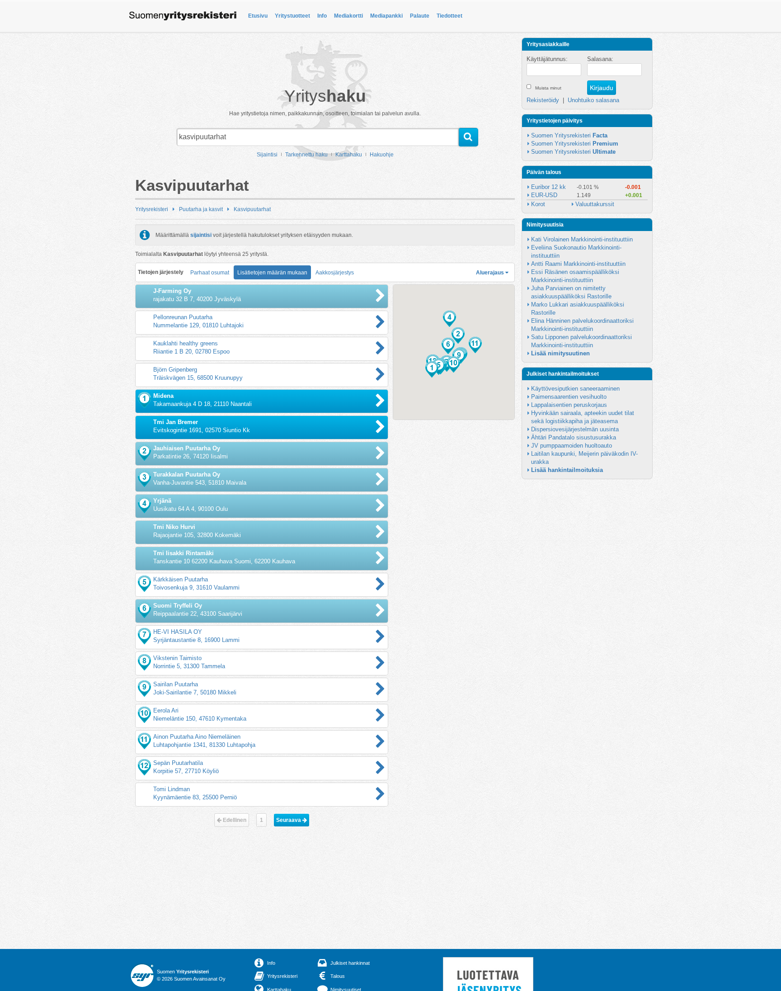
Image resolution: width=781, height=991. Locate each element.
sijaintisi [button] (201, 235)
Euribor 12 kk (548, 187)
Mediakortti (348, 16)
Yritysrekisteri (151, 209)
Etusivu (258, 16)
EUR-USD (544, 195)
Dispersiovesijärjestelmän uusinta (575, 429)
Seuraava (289, 820)
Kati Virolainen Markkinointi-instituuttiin (582, 239)
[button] (431, 369)
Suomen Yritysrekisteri (569, 135)
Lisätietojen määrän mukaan (272, 272)
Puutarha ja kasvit (201, 209)
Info (322, 16)
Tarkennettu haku (306, 154)
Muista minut (548, 87)
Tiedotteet (449, 16)
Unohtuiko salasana (593, 100)
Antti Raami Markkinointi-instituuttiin (578, 263)
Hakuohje (382, 154)
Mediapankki (386, 16)
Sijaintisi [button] (267, 154)
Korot (538, 204)
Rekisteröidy (543, 100)
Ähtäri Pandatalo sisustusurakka (573, 437)
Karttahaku (348, 154)
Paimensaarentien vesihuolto (569, 396)
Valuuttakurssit (594, 204)
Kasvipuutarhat (252, 209)
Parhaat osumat (209, 272)
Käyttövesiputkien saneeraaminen (575, 388)
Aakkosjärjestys (334, 272)
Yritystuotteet (292, 16)
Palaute (419, 16)
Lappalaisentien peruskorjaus (569, 404)
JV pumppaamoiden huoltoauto (571, 445)
